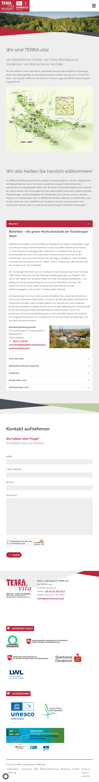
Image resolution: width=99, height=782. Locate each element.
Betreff (10, 482)
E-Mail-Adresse (13, 469)
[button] (5, 776)
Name (9, 456)
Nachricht (11, 495)
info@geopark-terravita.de (50, 598)
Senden (16, 555)
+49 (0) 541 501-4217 (55, 591)
